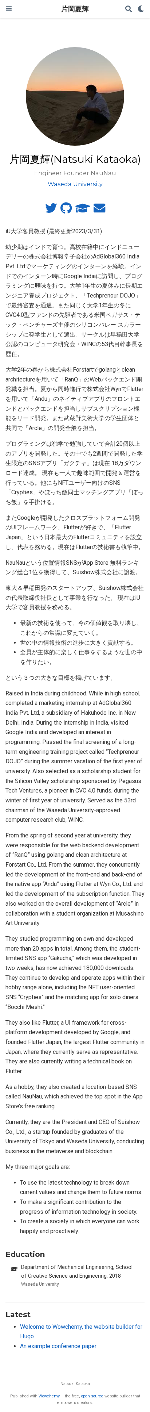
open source (92, 1396)
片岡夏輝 (75, 9)
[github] (66, 210)
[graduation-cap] (82, 210)
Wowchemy (49, 1396)
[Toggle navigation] (9, 9)
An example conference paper (58, 1346)
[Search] (128, 9)
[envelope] (99, 210)
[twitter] (51, 210)
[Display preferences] (141, 9)
